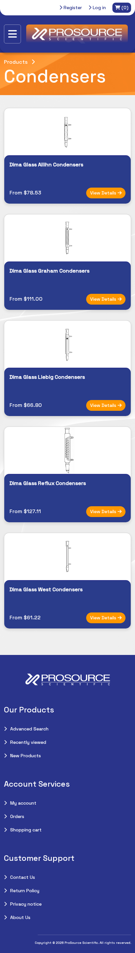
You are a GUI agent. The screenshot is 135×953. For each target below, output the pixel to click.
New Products (25, 756)
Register (72, 7)
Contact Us (22, 877)
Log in (98, 7)
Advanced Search (29, 729)
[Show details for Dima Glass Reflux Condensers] (67, 450)
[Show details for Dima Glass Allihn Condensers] (67, 131)
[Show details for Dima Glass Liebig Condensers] (67, 344)
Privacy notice (26, 904)
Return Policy (24, 891)
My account (23, 803)
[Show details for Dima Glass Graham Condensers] (67, 237)
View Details (104, 193)
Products (16, 62)
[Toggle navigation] (12, 34)
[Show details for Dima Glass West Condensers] (67, 556)
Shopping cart (26, 830)
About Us (20, 917)
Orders (17, 816)
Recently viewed (28, 742)
